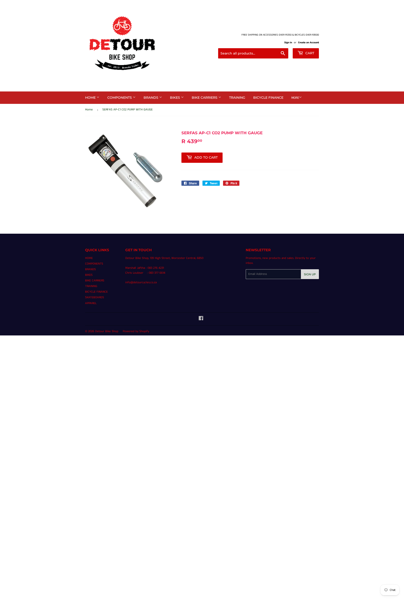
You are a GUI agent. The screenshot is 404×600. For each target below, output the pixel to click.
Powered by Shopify (136, 331)
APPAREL (91, 303)
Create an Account (308, 42)
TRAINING (237, 97)
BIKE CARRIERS (205, 97)
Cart (309, 53)
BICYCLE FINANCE (268, 97)
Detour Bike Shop (106, 331)
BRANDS (151, 97)
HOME (91, 97)
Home (89, 109)
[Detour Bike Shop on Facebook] (200, 319)
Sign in (288, 42)
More (295, 97)
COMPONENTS (120, 97)
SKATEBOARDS (94, 297)
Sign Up (310, 274)
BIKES (175, 97)
